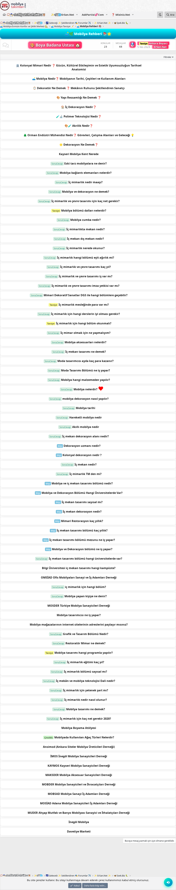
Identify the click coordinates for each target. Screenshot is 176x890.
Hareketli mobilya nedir (85, 417)
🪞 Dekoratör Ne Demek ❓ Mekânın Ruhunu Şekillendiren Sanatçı (79, 88)
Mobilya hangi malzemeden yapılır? (85, 380)
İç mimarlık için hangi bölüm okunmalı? (83, 323)
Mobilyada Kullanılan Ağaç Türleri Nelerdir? (84, 737)
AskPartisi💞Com (93, 14)
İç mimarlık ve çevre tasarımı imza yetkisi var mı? (85, 286)
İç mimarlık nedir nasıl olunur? (85, 700)
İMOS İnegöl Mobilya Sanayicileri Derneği (78, 756)
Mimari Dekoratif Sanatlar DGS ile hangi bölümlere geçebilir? (86, 295)
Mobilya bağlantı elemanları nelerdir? (86, 173)
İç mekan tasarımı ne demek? (85, 352)
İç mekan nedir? (86, 464)
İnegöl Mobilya (79, 822)
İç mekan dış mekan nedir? (85, 239)
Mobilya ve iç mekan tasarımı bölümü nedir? (82, 483)
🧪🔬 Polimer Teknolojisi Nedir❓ (78, 116)
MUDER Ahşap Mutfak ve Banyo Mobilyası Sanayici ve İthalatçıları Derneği (79, 813)
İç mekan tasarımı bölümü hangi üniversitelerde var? (85, 558)
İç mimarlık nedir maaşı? (85, 182)
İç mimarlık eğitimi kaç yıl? (85, 662)
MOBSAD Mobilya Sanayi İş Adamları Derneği (79, 794)
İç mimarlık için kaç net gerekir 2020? (85, 719)
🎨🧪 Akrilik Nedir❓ (79, 126)
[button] (76, 15)
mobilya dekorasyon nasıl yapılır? (85, 399)
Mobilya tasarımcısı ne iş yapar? (79, 615)
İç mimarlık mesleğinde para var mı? (84, 305)
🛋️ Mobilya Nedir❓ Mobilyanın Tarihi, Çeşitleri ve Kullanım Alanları (78, 79)
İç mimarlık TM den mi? (85, 474)
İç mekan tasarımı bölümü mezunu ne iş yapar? (82, 540)
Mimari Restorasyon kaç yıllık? (82, 521)
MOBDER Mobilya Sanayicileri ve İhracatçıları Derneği (79, 784)
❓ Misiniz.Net (121, 14)
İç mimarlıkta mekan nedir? (85, 229)
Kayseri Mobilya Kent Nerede (78, 154)
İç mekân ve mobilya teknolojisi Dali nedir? (85, 681)
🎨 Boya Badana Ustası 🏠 (55, 45)
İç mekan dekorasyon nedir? (82, 511)
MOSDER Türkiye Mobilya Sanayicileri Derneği (78, 606)
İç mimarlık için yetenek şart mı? (85, 690)
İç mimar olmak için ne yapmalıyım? (85, 333)
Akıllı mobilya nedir (85, 427)
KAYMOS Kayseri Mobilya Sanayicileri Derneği (79, 766)
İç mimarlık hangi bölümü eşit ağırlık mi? (85, 257)
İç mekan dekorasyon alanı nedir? (85, 436)
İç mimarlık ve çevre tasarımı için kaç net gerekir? (85, 201)
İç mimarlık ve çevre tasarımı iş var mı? (85, 276)
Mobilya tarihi (85, 408)
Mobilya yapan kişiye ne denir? (85, 596)
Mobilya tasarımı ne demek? (85, 709)
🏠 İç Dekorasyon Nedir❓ (78, 107)
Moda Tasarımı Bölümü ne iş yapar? (85, 370)
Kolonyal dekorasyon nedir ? (82, 455)
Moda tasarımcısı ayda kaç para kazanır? (85, 361)
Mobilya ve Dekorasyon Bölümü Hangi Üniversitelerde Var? (82, 493)
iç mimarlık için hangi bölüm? (85, 587)
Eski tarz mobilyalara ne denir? (85, 163)
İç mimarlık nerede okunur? (85, 248)
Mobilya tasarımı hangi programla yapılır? (83, 653)
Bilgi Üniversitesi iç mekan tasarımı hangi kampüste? (79, 568)
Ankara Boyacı (154, 43)
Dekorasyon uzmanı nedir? (82, 446)
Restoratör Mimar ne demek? (85, 643)
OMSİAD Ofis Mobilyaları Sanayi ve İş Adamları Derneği (79, 577)
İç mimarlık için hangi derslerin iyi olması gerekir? (85, 314)
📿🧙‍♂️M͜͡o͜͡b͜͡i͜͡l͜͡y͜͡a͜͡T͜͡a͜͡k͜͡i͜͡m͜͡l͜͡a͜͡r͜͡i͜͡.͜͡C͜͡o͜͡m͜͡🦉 (26, 14)
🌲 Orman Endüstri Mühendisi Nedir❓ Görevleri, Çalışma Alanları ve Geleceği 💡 (78, 135)
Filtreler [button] (167, 57)
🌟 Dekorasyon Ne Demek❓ (78, 144)
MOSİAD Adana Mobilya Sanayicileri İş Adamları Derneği (78, 803)
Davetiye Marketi (79, 831)
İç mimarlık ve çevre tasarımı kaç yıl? (85, 267)
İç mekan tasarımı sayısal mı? (82, 502)
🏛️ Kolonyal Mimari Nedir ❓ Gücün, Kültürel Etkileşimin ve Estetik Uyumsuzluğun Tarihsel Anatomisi (78, 67)
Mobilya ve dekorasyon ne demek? (85, 192)
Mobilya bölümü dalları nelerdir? (83, 210)
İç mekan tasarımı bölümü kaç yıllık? (82, 530)
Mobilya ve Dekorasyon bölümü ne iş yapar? (82, 549)
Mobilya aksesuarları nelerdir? (85, 342)
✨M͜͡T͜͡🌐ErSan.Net (62, 14)
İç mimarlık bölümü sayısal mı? (85, 671)
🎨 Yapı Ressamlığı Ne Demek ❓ (79, 97)
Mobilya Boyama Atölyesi (78, 728)
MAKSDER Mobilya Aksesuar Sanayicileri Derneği (78, 775)
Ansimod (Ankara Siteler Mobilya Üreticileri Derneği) (79, 747)
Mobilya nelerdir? (85, 389)
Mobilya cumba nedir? (85, 220)
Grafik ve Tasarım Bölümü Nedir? (85, 634)
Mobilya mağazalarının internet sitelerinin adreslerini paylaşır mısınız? (79, 624)
